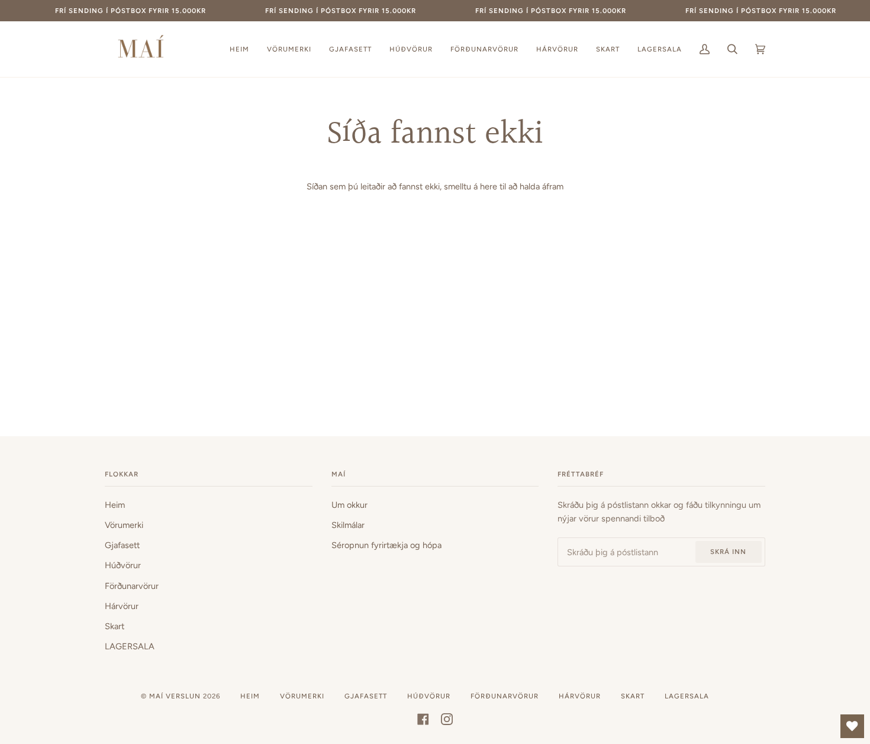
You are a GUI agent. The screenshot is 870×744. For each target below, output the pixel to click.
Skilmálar (348, 525)
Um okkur (349, 505)
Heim (115, 505)
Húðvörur (123, 565)
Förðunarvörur (132, 586)
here (488, 186)
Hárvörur (121, 606)
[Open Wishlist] (852, 726)
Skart (114, 626)
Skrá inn (728, 551)
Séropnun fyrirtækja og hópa (386, 545)
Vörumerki (124, 525)
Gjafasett (122, 545)
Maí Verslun (176, 696)
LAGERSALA (129, 646)
